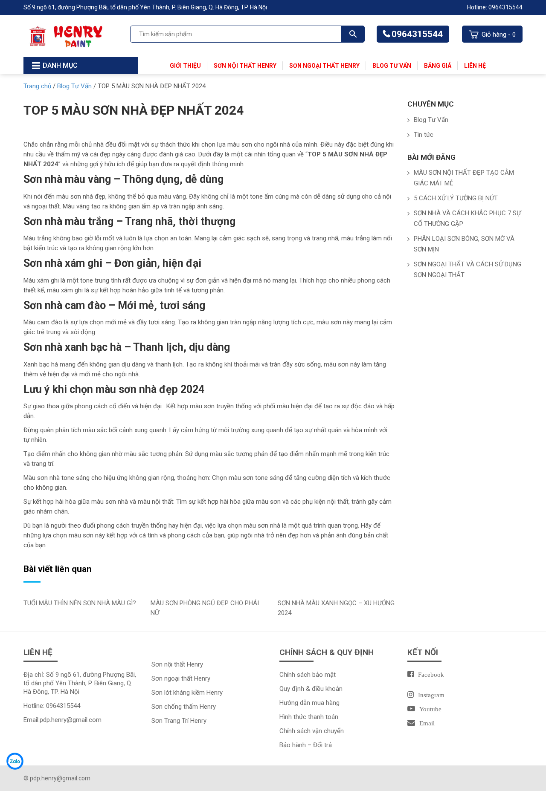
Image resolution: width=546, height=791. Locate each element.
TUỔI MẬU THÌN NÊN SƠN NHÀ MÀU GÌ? (79, 603)
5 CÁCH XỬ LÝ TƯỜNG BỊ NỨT (456, 198)
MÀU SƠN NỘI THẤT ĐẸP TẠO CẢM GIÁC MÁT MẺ (464, 178)
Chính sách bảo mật (307, 674)
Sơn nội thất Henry (245, 65)
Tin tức (423, 135)
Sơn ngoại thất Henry (324, 65)
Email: (62, 720)
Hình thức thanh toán (308, 717)
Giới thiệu (185, 65)
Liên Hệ (475, 65)
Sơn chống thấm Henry (183, 706)
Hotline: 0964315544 (495, 7)
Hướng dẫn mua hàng (309, 703)
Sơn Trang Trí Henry (178, 721)
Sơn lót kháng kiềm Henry (187, 692)
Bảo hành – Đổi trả (305, 745)
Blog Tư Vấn (391, 65)
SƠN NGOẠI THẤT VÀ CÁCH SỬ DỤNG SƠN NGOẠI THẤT (467, 269)
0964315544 (417, 34)
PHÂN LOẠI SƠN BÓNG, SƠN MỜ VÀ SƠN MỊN (464, 244)
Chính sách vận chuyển (311, 731)
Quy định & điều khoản (311, 689)
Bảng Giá (437, 65)
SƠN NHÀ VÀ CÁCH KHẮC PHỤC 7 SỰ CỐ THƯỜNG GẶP (467, 218)
